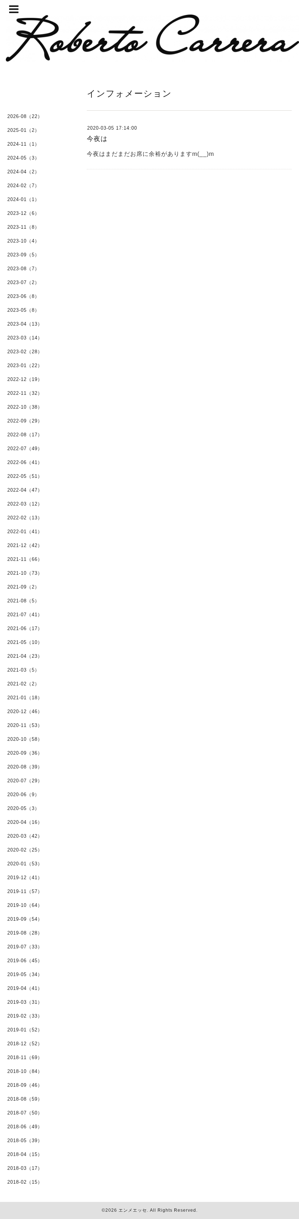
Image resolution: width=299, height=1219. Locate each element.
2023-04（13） (25, 324)
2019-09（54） (25, 919)
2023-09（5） (23, 254)
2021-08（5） (23, 600)
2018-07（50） (25, 1113)
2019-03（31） (25, 1002)
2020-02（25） (25, 850)
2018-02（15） (25, 1182)
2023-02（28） (25, 351)
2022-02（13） (25, 517)
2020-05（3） (23, 808)
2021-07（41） (25, 614)
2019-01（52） (25, 1030)
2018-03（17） (25, 1168)
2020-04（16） (25, 822)
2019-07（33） (25, 946)
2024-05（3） (23, 158)
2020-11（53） (25, 725)
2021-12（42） (25, 545)
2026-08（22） (25, 116)
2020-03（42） (25, 836)
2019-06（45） (25, 960)
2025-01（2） (23, 130)
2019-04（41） (25, 988)
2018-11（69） (25, 1057)
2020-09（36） (25, 753)
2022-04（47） (25, 490)
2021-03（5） (23, 670)
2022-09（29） (25, 421)
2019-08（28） (25, 933)
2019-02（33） (25, 1016)
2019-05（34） (25, 974)
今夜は (97, 138)
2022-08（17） (25, 434)
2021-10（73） (25, 573)
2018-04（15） (25, 1154)
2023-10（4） (23, 241)
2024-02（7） (23, 185)
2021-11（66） (25, 559)
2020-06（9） (23, 794)
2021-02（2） (23, 684)
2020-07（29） (25, 780)
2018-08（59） (25, 1099)
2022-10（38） (25, 407)
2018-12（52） (25, 1043)
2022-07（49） (25, 448)
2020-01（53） (25, 863)
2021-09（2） (23, 587)
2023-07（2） (23, 282)
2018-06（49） (25, 1126)
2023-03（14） (25, 338)
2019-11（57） (25, 891)
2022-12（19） (25, 379)
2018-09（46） (25, 1085)
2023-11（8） (23, 227)
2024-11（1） (23, 144)
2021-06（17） (25, 628)
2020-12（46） (25, 711)
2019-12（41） (25, 877)
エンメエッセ (133, 1210)
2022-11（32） (25, 393)
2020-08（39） (25, 767)
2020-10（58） (25, 739)
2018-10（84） (25, 1071)
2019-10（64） (25, 905)
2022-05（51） (25, 476)
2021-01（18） (25, 697)
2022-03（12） (25, 504)
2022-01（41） (25, 531)
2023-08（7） (23, 268)
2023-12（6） (23, 213)
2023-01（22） (25, 365)
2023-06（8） (23, 296)
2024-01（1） (23, 199)
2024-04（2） (23, 171)
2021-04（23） (25, 656)
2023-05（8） (23, 310)
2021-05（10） (25, 642)
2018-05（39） (25, 1140)
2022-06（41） (25, 462)
